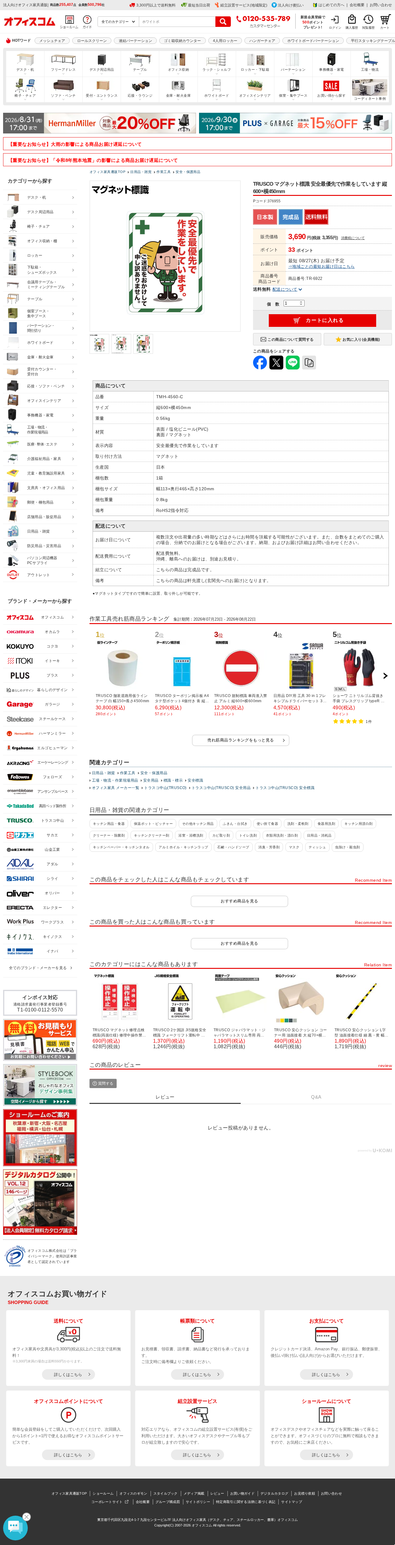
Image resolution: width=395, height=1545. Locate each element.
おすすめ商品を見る (239, 901)
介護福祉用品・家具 (44, 459)
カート (384, 27)
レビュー (217, 1493)
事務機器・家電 (331, 69)
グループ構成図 (168, 1502)
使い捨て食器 (267, 823)
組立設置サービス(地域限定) (243, 5)
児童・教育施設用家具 (46, 473)
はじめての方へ (331, 5)
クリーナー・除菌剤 (109, 835)
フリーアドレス (63, 69)
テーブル (140, 69)
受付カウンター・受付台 (42, 372)
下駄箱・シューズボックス (42, 270)
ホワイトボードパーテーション (313, 41)
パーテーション (293, 69)
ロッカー (34, 255)
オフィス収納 (178, 69)
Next (385, 676)
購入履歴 (352, 27)
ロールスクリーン (92, 41)
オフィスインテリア (255, 95)
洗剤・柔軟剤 (298, 823)
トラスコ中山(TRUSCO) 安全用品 (221, 788)
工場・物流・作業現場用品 (115, 780)
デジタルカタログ (274, 1493)
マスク (294, 847)
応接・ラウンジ (140, 95)
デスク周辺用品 (101, 69)
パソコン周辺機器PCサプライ (42, 560)
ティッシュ (317, 847)
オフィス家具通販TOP (69, 1493)
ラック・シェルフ (216, 69)
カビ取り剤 (221, 835)
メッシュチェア (52, 41)
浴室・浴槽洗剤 (190, 835)
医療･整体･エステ (42, 444)
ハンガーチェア (262, 41)
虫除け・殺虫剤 (347, 847)
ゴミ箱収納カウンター (182, 41)
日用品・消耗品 (319, 835)
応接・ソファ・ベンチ (46, 386)
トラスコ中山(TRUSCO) (165, 788)
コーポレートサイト (107, 1502)
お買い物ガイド (242, 1493)
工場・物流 (370, 69)
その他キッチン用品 (198, 823)
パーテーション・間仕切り (41, 328)
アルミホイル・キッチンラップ (183, 847)
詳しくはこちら (68, 1374)
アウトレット (38, 575)
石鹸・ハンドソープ (233, 847)
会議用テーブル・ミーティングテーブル (46, 284)
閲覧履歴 (368, 27)
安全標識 (195, 780)
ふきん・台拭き (235, 823)
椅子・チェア (25, 95)
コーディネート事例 (370, 98)
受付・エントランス (102, 95)
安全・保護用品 (153, 773)
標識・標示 (173, 780)
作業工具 (127, 773)
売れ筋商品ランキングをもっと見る (240, 740)
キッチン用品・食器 (109, 823)
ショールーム (103, 1493)
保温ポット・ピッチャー (153, 823)
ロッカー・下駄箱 (255, 69)
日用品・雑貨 (103, 773)
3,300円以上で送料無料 (156, 5)
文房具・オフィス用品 (46, 488)
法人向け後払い (291, 5)
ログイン (335, 27)
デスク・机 (25, 69)
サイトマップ (291, 1502)
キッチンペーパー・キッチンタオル (121, 847)
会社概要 (357, 5)
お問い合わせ (381, 5)
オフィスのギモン (133, 1493)
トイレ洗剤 (248, 835)
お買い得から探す (331, 95)
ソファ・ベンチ (63, 95)
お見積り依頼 (304, 1493)
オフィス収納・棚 (42, 241)
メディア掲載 (194, 1493)
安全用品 (151, 780)
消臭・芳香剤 (269, 847)
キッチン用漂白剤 (358, 823)
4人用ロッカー (225, 41)
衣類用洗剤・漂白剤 (282, 835)
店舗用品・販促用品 (44, 517)
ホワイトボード (216, 95)
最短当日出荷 (199, 5)
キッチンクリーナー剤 (151, 835)
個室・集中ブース (293, 95)
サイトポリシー (198, 1502)
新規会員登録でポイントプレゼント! (313, 22)
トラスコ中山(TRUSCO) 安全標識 (285, 788)
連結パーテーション (135, 41)
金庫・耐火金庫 (178, 95)
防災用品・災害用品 (44, 546)
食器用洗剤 (326, 823)
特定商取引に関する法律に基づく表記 (245, 1502)
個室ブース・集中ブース (38, 314)
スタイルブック (165, 1493)
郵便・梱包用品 (40, 502)
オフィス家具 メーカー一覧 (115, 788)
